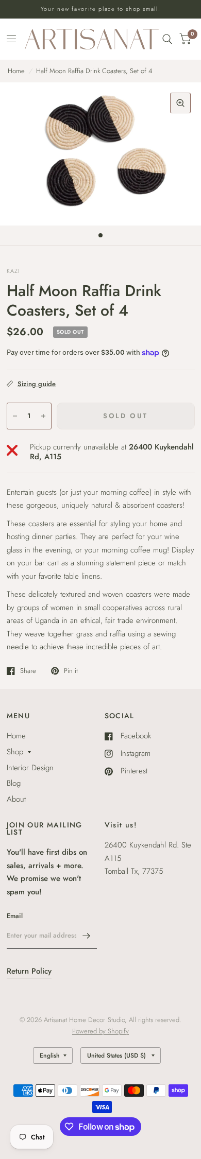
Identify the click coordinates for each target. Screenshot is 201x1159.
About (16, 799)
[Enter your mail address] (86, 935)
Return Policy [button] (29, 971)
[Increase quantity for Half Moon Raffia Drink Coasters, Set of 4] (43, 416)
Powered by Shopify (100, 1031)
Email (15, 916)
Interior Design (30, 767)
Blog (14, 783)
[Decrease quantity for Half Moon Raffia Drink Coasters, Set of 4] (15, 416)
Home (16, 71)
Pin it (71, 671)
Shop (15, 751)
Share (28, 671)
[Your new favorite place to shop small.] (101, 9)
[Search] (167, 39)
